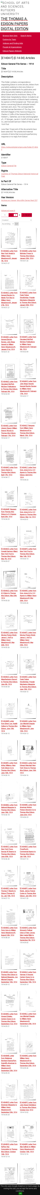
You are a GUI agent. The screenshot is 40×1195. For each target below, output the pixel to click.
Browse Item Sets (10, 36)
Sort (16, 224)
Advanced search (8, 211)
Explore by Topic (9, 39)
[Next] (19, 215)
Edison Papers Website (12, 51)
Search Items (26, 36)
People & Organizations (12, 47)
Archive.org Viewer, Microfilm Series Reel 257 (19, 200)
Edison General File (8, 166)
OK (20, 1193)
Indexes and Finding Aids (13, 43)
